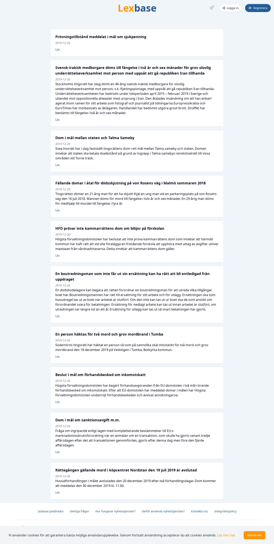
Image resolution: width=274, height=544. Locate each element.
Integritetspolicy (225, 511)
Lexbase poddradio (50, 511)
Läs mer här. (226, 535)
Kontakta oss (199, 511)
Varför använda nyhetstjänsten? (163, 511)
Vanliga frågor (79, 511)
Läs (57, 49)
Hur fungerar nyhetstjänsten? (115, 511)
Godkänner (254, 535)
